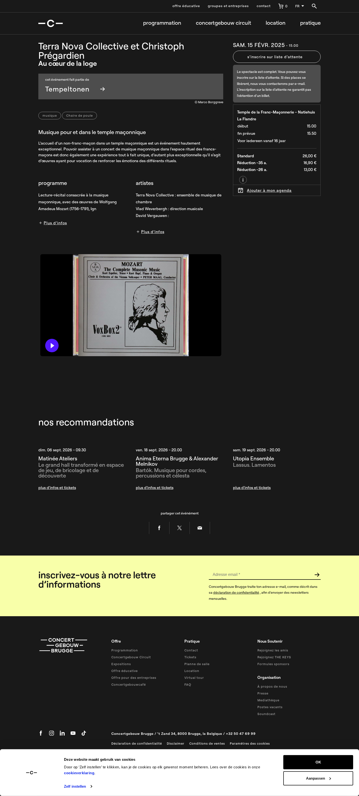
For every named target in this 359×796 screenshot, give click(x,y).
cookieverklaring (79, 773)
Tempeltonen (67, 89)
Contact (191, 650)
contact (264, 6)
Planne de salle (197, 664)
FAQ (187, 684)
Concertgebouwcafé (128, 684)
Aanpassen (315, 778)
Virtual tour (194, 678)
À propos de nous (272, 686)
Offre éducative (124, 671)
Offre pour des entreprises (133, 678)
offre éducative (186, 6)
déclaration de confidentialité (236, 592)
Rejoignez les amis (272, 650)
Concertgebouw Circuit (131, 657)
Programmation (162, 23)
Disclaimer (175, 743)
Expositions (121, 664)
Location (275, 23)
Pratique (310, 23)
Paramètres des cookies (250, 743)
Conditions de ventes (207, 743)
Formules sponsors (273, 664)
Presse (262, 693)
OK (318, 762)
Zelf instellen (75, 786)
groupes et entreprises (228, 6)
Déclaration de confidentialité (136, 743)
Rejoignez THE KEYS (274, 657)
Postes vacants (270, 707)
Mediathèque (268, 700)
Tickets (190, 657)
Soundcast (266, 714)
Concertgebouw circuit (223, 23)
